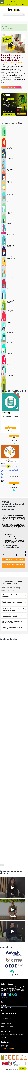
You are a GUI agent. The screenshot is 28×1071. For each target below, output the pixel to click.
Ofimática (9, 288)
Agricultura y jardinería (10, 126)
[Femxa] (3, 135)
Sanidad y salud (10, 332)
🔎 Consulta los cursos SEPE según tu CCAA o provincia (13, 565)
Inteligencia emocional (14, 469)
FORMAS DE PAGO (5, 1037)
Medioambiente (10, 267)
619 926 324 (22, 4)
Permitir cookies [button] (14, 552)
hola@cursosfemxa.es (7, 1048)
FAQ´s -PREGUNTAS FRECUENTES (8, 1013)
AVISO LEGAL (4, 1029)
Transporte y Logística (10, 376)
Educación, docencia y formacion (9, 181)
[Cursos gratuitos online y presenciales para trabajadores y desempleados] (14, 9)
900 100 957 (12, 4)
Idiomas (9, 223)
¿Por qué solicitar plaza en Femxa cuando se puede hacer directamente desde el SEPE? (12, 602)
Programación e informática (10, 311)
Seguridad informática (9, 343)
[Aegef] (14, 953)
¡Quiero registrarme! (21, 1)
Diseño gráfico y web (10, 170)
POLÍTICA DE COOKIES (6, 1023)
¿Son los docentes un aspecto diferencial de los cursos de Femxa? (13, 609)
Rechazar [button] (21, 554)
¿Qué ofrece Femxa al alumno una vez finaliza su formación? (12, 621)
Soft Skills (9, 364)
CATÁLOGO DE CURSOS (6, 1007)
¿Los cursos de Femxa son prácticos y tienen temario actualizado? (12, 615)
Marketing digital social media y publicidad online (11, 257)
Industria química (11, 234)
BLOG (2, 1010)
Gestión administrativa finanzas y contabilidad (10, 192)
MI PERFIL (3, 1005)
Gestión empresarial (9, 202)
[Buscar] (23, 14)
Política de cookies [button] (14, 545)
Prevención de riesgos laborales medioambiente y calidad (11, 301)
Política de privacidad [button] (7, 547)
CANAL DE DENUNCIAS (6, 1031)
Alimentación (10, 136)
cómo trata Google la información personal (12, 532)
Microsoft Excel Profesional (10, 416)
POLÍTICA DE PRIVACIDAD (7, 1026)
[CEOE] (14, 965)
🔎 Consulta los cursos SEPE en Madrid (13, 559)
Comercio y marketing (9, 148)
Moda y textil (10, 278)
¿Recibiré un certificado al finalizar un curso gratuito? (12, 628)
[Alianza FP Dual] (14, 972)
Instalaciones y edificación (10, 246)
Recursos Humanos (9, 322)
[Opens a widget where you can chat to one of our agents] (23, 1068)
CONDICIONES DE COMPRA (7, 1021)
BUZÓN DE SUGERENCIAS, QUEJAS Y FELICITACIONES (13, 1034)
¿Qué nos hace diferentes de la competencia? (10, 595)
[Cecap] (14, 960)
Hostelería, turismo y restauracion (10, 213)
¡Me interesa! (11, 87)
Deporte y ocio (10, 158)
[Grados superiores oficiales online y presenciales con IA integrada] (14, 104)
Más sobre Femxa (5, 997)
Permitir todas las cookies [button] (9, 554)
